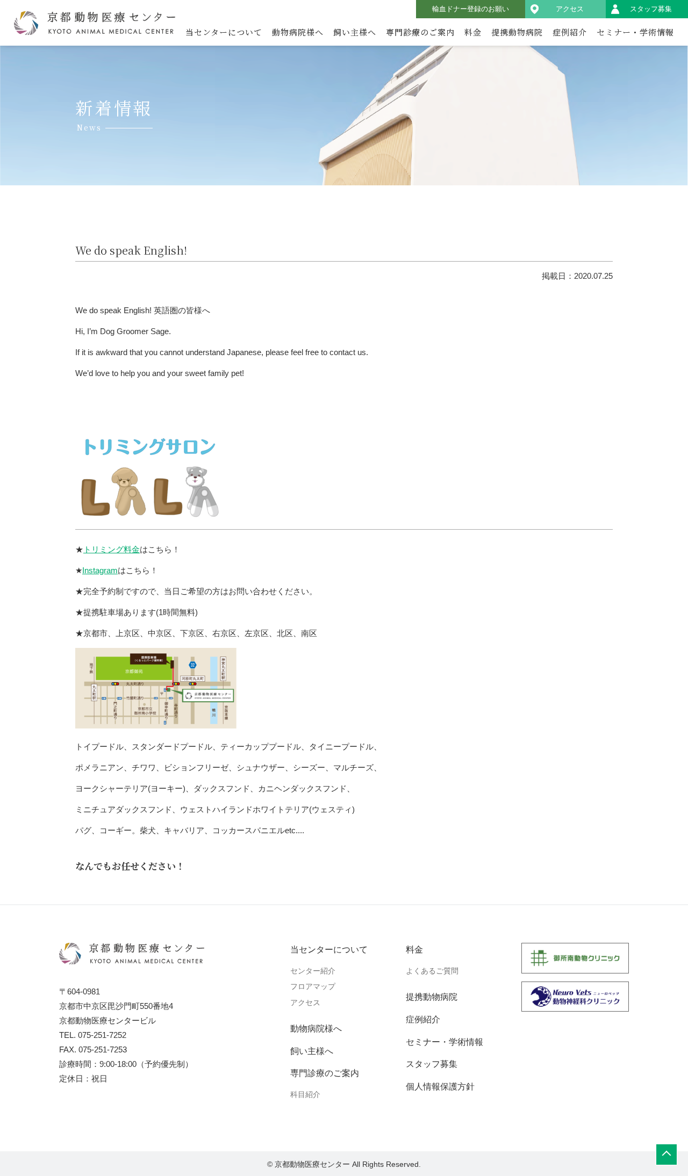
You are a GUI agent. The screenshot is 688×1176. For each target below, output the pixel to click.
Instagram (100, 570)
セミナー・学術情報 (635, 32)
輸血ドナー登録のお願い (470, 9)
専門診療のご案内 (420, 32)
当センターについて (223, 32)
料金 (473, 32)
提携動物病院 (517, 32)
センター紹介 (312, 970)
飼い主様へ (354, 32)
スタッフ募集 (651, 9)
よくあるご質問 (432, 970)
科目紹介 (305, 1094)
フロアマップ (312, 986)
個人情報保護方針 (440, 1086)
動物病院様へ (298, 32)
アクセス (570, 9)
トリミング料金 (111, 549)
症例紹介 (570, 32)
